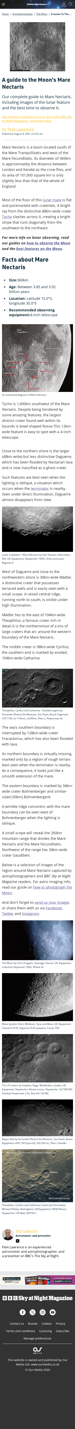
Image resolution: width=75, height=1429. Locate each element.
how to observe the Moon (48, 243)
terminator (40, 488)
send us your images (52, 902)
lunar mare (52, 199)
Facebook (54, 908)
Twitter (8, 913)
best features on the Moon (39, 248)
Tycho (7, 216)
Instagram (30, 913)
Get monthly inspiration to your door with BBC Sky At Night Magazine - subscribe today (37, 119)
